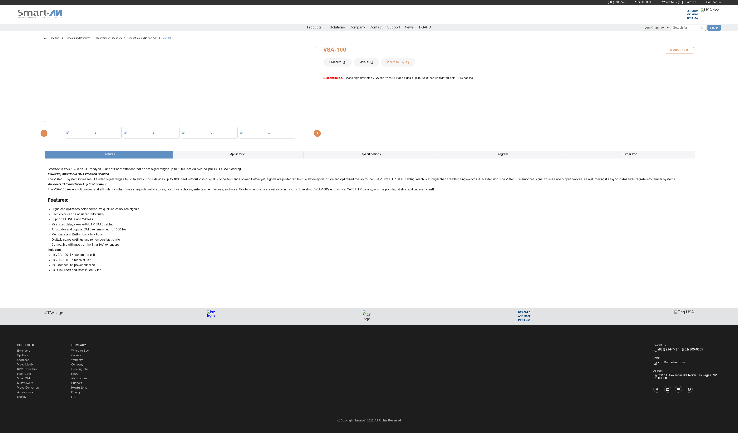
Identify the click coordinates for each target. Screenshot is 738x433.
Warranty (77, 360)
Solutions (337, 27)
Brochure (335, 62)
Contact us (713, 2)
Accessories (25, 392)
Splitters (22, 355)
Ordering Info (79, 369)
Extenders (23, 351)
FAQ (73, 397)
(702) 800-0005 (643, 2)
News (409, 27)
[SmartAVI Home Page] (39, 14)
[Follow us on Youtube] (678, 389)
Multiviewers (25, 383)
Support (393, 27)
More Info (679, 50)
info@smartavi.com (671, 362)
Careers (76, 355)
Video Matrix (25, 365)
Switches (23, 360)
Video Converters (28, 388)
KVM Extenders (27, 369)
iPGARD (424, 27)
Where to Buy (671, 2)
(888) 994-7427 (617, 2)
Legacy (21, 397)
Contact (376, 27)
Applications (79, 378)
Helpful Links (79, 388)
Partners (691, 2)
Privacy (75, 392)
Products (314, 27)
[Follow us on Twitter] (656, 389)
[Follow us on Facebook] (689, 389)
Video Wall (23, 378)
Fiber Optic (24, 374)
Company (357, 27)
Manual (364, 62)
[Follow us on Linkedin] (667, 389)
